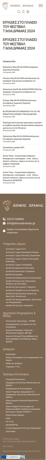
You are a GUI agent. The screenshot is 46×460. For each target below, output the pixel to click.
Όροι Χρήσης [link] (8, 446)
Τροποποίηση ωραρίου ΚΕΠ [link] (13, 147)
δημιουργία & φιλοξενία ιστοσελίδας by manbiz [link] (21, 451)
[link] (17, 5)
